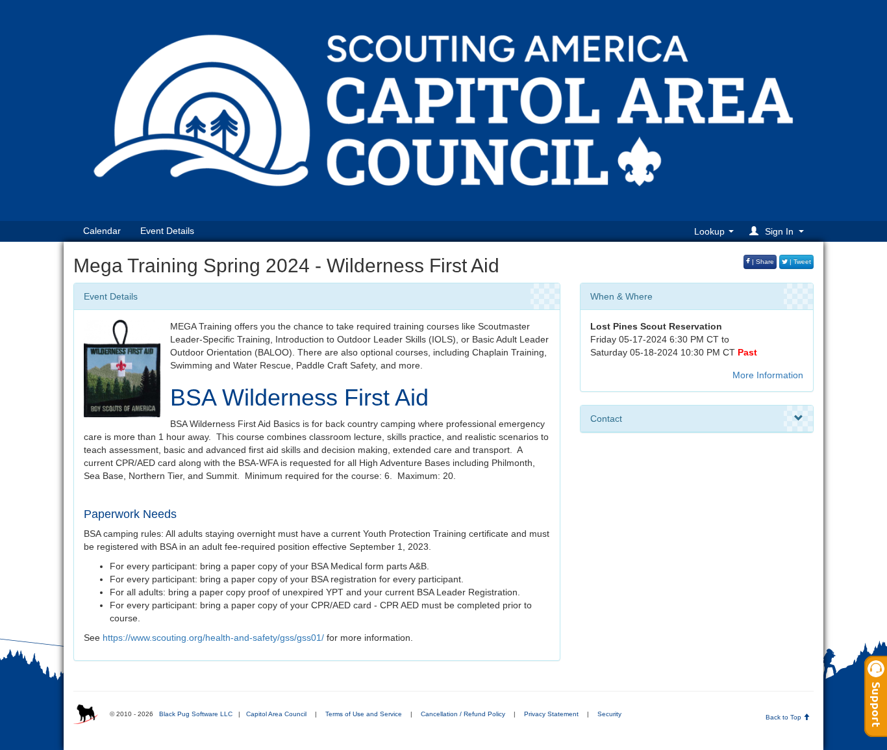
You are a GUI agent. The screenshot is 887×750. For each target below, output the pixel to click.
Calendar (102, 231)
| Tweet (799, 261)
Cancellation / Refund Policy (463, 714)
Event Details (167, 231)
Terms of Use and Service (363, 714)
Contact (606, 418)
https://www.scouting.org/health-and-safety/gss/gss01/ (213, 637)
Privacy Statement (551, 714)
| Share (762, 261)
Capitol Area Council (276, 714)
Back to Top (784, 717)
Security (609, 714)
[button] (778, 231)
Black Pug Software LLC (195, 714)
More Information (767, 375)
